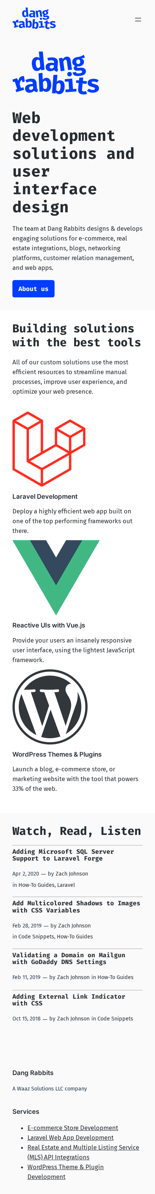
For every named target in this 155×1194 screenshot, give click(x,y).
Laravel (66, 885)
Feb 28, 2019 (27, 926)
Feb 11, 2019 (26, 977)
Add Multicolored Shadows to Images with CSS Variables (76, 907)
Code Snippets (36, 937)
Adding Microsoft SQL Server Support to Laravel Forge (63, 855)
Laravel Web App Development (70, 1137)
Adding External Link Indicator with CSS (68, 1000)
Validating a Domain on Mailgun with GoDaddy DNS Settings (68, 959)
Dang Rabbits (32, 1073)
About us (33, 289)
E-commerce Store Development (72, 1128)
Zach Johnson (72, 874)
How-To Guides (36, 885)
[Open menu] (138, 19)
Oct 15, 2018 (26, 1019)
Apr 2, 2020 (25, 874)
